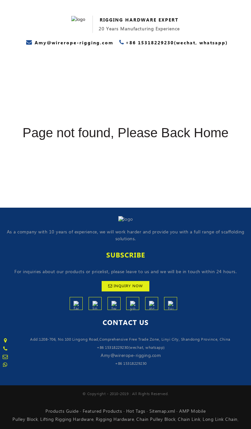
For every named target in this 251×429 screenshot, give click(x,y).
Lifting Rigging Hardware (66, 419)
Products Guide (61, 411)
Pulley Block (25, 419)
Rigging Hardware (115, 419)
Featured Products (102, 411)
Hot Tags (135, 411)
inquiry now (128, 286)
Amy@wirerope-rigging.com (131, 355)
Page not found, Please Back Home (125, 133)
